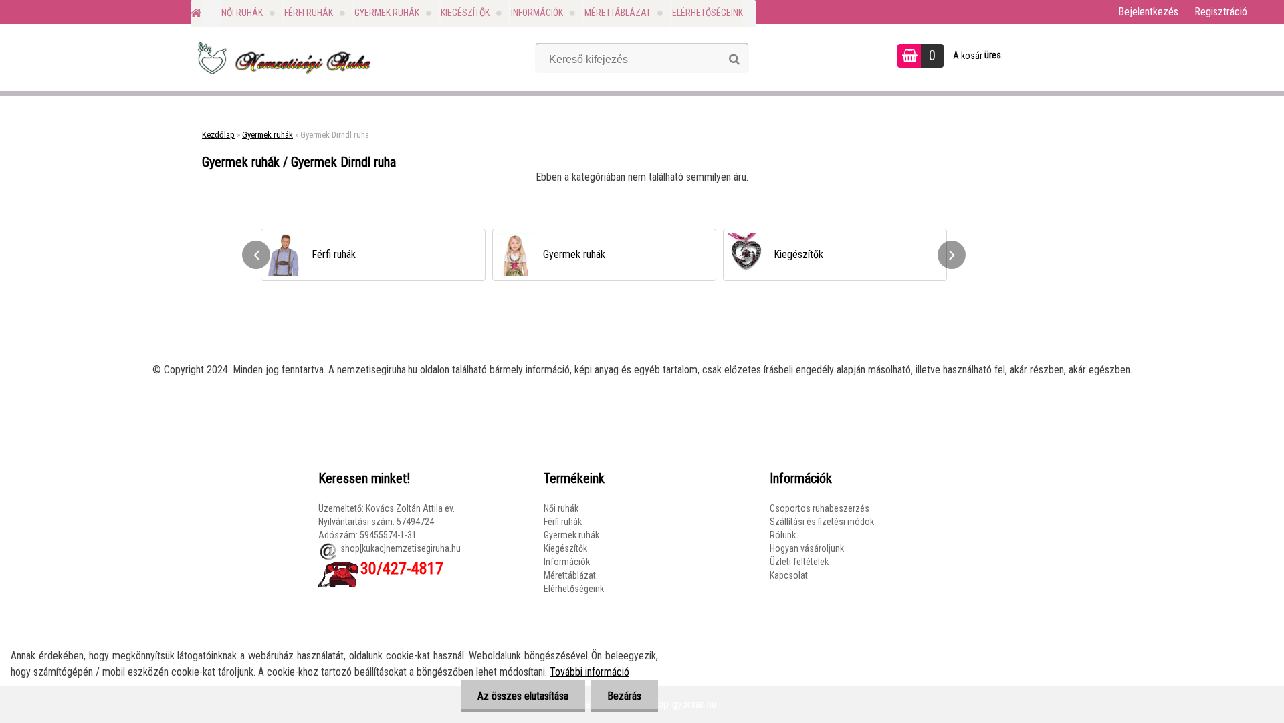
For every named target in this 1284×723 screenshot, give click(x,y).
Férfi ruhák (308, 12)
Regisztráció (1220, 11)
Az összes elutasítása (522, 696)
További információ (589, 671)
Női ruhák (242, 12)
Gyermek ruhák (386, 12)
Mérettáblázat (617, 12)
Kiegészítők (465, 12)
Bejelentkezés (1148, 11)
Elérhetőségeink (707, 12)
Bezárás (624, 696)
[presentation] (256, 255)
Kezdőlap (218, 135)
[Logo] (282, 57)
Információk (537, 12)
